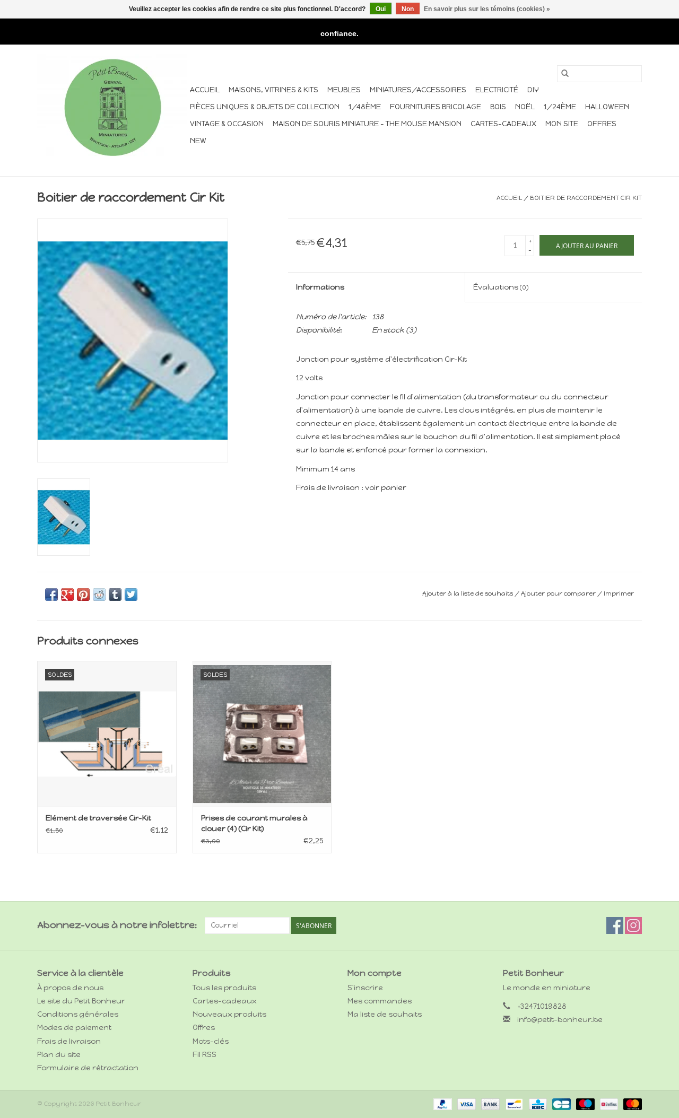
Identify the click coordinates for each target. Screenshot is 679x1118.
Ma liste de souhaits (384, 1014)
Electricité (496, 89)
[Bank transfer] (489, 1103)
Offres (601, 123)
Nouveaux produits (229, 1014)
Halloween (607, 106)
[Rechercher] (565, 73)
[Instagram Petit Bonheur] (633, 925)
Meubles (344, 89)
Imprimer (619, 593)
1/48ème (365, 106)
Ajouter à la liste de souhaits (468, 593)
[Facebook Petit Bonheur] (614, 925)
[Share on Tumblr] (115, 594)
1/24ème (560, 106)
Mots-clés (211, 1041)
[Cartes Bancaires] (560, 1103)
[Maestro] (584, 1103)
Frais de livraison (69, 1041)
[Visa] (465, 1103)
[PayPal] (442, 1103)
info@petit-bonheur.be (560, 1019)
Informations (320, 287)
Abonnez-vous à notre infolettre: (117, 925)
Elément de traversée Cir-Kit (98, 818)
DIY (533, 89)
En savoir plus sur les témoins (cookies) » (487, 9)
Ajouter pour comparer (559, 593)
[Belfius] (608, 1103)
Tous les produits (224, 987)
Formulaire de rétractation (87, 1067)
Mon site (561, 123)
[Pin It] (83, 594)
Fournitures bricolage (435, 106)
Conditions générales (77, 1014)
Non (408, 9)
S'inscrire (365, 987)
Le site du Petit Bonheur (81, 1001)
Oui (381, 9)
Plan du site (59, 1054)
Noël (525, 106)
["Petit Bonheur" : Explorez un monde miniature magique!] (112, 107)
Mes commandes (379, 1001)
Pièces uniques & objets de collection (265, 106)
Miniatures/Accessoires (418, 89)
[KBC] (537, 1103)
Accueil (205, 89)
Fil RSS (204, 1054)
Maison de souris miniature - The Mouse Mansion (367, 123)
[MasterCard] (631, 1103)
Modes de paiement (74, 1027)
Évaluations (500, 287)
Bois (498, 106)
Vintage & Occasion (227, 123)
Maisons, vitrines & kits (273, 89)
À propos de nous (70, 987)
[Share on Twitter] (131, 594)
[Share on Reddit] (99, 594)
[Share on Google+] (67, 594)
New (198, 140)
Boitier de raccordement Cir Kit (586, 198)
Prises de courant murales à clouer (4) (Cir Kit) (254, 823)
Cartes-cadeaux (503, 123)
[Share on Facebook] (51, 594)
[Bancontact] (513, 1103)
